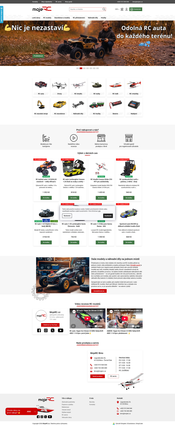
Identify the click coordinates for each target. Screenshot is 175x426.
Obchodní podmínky (68, 402)
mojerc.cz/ (46, 330)
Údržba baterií (66, 412)
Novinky (92, 402)
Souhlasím (108, 216)
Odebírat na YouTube (50, 325)
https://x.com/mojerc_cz (52, 330)
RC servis (58, 2)
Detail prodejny (98, 376)
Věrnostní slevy (67, 417)
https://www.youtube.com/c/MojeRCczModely (60, 330)
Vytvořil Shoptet (121, 423)
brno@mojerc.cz (100, 371)
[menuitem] (36, 18)
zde (99, 211)
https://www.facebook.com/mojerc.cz (39, 330)
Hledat (104, 9)
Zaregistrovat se (99, 291)
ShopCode (139, 423)
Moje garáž (68, 2)
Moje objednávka (47, 2)
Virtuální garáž (135, 265)
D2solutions (131, 423)
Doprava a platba (67, 404)
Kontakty (35, 2)
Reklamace (65, 407)
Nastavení (67, 216)
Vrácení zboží (66, 410)
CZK (116, 9)
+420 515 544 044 (100, 365)
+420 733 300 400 (100, 368)
